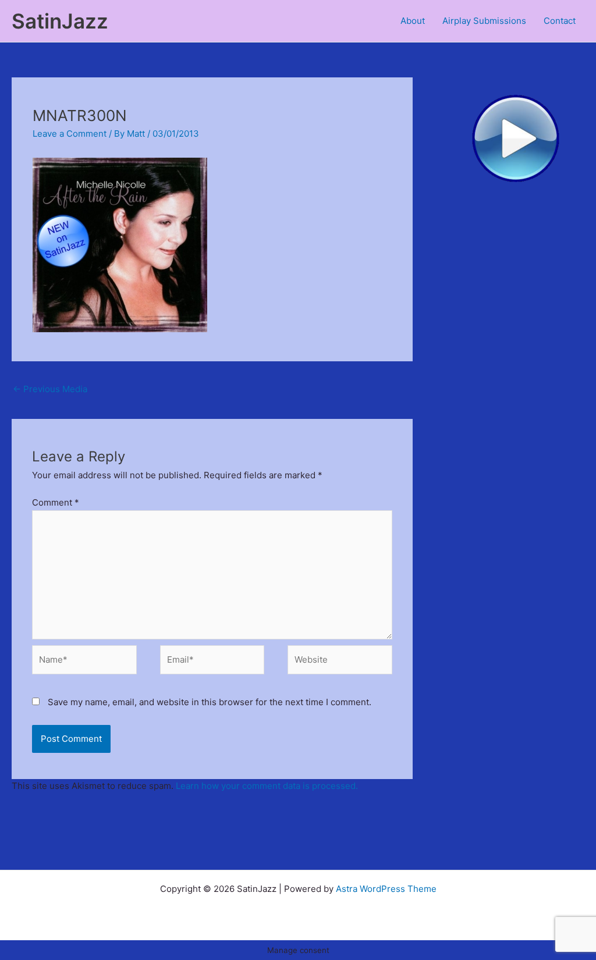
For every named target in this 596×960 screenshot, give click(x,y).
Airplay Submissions (484, 20)
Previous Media (50, 388)
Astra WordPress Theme (386, 888)
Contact (560, 20)
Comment (55, 502)
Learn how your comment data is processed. (267, 785)
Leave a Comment (70, 133)
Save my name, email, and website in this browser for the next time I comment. (209, 701)
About (412, 20)
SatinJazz (60, 21)
